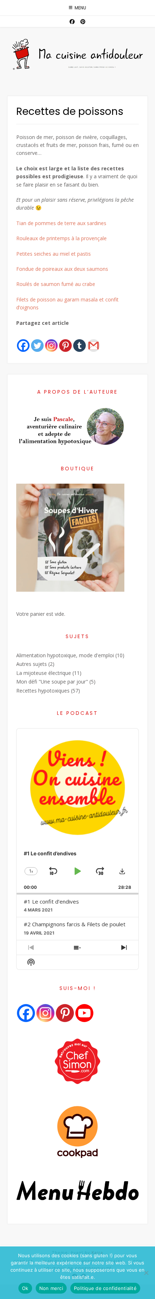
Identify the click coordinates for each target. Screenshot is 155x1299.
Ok (25, 1288)
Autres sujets (31, 663)
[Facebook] (23, 340)
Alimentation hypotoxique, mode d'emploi (65, 655)
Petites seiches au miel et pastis (53, 253)
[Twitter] (37, 340)
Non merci (51, 1288)
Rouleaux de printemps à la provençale (61, 238)
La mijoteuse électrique (43, 672)
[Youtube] (84, 1013)
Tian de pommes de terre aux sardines (61, 223)
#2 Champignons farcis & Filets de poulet (74, 924)
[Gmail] (93, 340)
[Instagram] (51, 340)
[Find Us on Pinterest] (83, 21)
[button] (122, 871)
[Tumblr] (79, 340)
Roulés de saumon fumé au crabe (55, 284)
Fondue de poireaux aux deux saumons (62, 268)
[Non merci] (146, 1272)
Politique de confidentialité (105, 1288)
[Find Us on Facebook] (72, 21)
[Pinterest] (65, 340)
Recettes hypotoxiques (43, 690)
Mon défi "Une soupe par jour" (52, 681)
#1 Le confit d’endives (51, 901)
